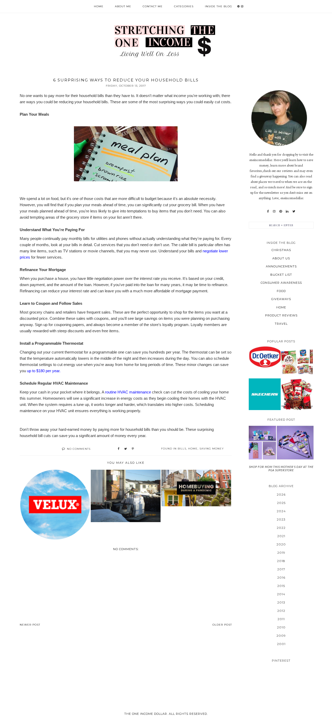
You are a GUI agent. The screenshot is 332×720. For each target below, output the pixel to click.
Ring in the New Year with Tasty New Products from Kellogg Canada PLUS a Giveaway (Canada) (297, 362)
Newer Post (30, 624)
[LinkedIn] (287, 211)
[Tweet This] (125, 449)
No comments (79, 449)
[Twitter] (293, 211)
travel (281, 324)
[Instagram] (274, 211)
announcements (281, 266)
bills (182, 448)
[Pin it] (133, 449)
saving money (211, 448)
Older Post (222, 624)
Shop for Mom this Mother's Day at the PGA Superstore (281, 468)
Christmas (281, 250)
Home (98, 6)
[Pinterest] (280, 211)
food (281, 291)
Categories (183, 6)
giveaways (281, 299)
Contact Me (153, 6)
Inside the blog (218, 6)
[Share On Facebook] (118, 449)
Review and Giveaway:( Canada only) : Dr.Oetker (265, 357)
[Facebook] (268, 211)
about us (281, 258)
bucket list (281, 274)
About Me (123, 6)
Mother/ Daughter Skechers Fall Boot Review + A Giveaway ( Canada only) (264, 394)
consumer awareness (281, 283)
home (193, 448)
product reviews (281, 315)
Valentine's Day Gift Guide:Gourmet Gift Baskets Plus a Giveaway (297, 394)
